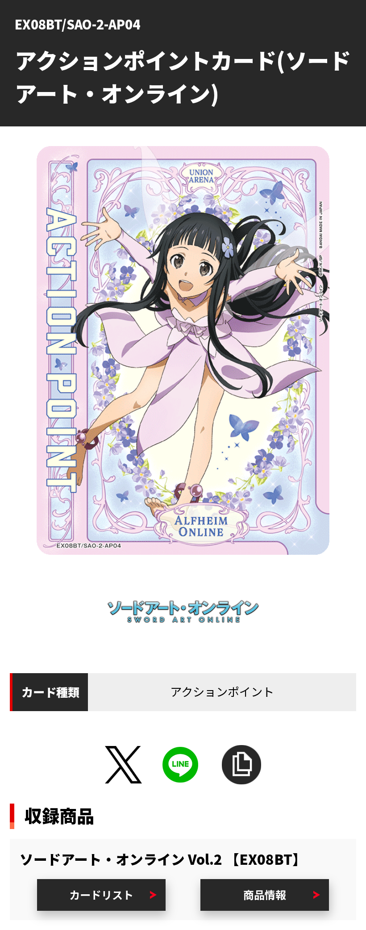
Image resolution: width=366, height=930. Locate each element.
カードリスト (101, 894)
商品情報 (264, 894)
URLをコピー (241, 764)
